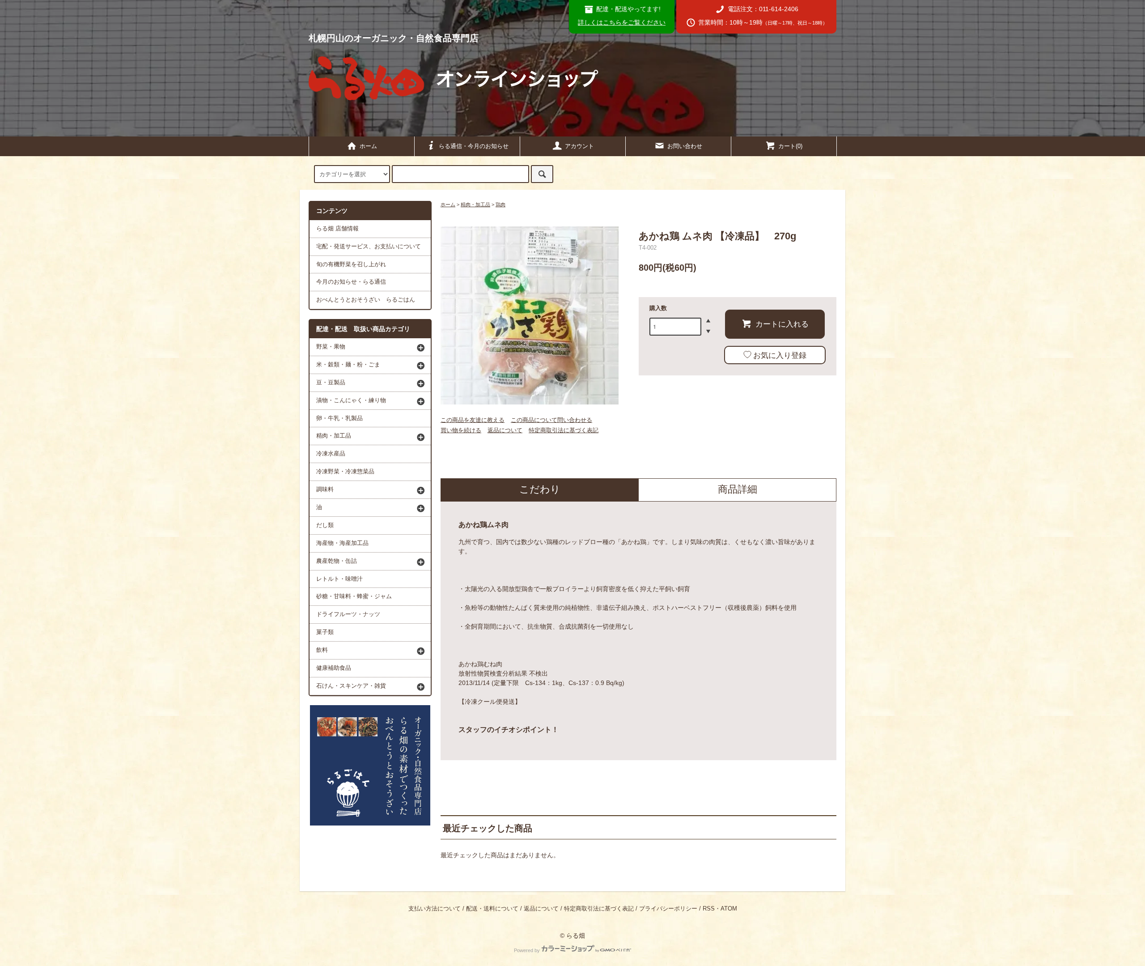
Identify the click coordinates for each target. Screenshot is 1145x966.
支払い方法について (434, 909)
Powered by (527, 950)
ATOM (729, 909)
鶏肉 (500, 204)
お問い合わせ (684, 146)
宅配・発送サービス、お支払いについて (368, 246)
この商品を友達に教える (473, 420)
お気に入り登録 (779, 354)
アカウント (579, 146)
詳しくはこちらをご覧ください (622, 22)
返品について (505, 430)
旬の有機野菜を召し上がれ (351, 264)
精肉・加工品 (475, 204)
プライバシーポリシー (668, 909)
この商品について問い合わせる (551, 420)
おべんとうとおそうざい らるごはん (365, 300)
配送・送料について (492, 909)
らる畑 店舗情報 (337, 229)
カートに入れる (782, 323)
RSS (709, 909)
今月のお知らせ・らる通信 (351, 282)
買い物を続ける (461, 430)
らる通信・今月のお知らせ (474, 146)
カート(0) (790, 146)
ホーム (368, 146)
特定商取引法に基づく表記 (563, 430)
